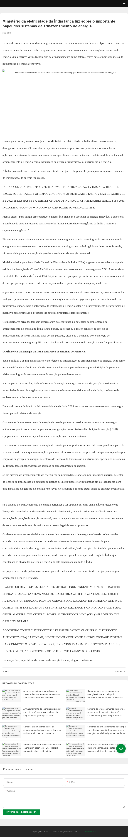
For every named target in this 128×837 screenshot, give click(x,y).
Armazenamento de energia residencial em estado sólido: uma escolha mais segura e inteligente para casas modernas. (42, 712)
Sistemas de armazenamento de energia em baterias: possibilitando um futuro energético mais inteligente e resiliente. (106, 729)
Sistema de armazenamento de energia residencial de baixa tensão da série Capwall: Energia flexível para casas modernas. (106, 712)
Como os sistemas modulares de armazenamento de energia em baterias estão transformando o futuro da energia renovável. (42, 730)
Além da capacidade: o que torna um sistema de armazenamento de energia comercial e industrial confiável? (41, 694)
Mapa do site (90, 831)
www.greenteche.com (67, 831)
